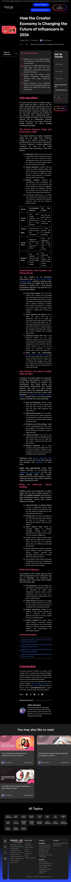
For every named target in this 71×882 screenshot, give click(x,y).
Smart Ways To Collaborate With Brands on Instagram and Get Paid (36, 650)
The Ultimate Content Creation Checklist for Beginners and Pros (53, 754)
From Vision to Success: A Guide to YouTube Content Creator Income (36, 646)
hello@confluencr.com (63, 1)
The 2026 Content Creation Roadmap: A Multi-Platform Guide (16, 787)
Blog (27, 44)
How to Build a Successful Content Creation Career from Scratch (14, 754)
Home (21, 44)
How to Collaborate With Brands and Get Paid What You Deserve (36, 655)
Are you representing (61, 85)
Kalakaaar (39, 462)
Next (59, 97)
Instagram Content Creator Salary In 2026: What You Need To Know (36, 641)
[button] (16, 53)
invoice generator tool (42, 458)
